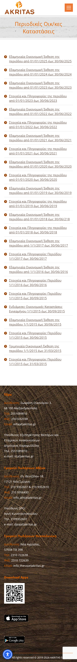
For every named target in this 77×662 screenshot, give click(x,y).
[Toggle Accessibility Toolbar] (7, 654)
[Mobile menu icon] (69, 7)
